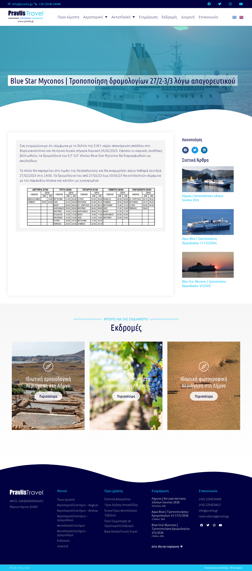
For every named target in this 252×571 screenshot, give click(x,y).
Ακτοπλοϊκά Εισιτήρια (71, 525)
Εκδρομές (169, 16)
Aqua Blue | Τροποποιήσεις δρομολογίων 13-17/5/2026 (199, 240)
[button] (185, 150)
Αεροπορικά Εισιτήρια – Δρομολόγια (72, 518)
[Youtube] (241, 4)
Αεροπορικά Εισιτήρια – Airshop (77, 510)
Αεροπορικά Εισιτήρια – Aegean (77, 505)
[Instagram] (230, 4)
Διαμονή (188, 16)
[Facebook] (209, 4)
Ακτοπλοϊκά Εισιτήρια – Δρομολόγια (72, 533)
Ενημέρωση (148, 16)
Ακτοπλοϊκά (121, 16)
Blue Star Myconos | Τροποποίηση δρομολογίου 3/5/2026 (204, 283)
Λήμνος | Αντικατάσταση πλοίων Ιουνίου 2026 (202, 197)
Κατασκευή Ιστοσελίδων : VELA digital (223, 567)
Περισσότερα (48, 396)
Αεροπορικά (93, 16)
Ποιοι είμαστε (68, 16)
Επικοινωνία (208, 16)
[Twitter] (220, 4)
